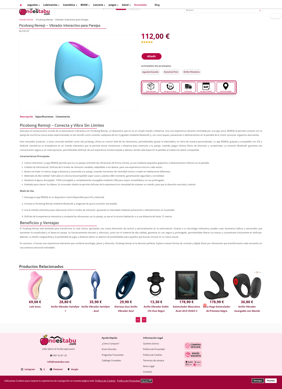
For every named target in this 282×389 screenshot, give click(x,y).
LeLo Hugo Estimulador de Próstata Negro (216, 308)
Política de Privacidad (154, 349)
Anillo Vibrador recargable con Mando (247, 308)
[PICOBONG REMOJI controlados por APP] (79, 72)
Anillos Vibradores (192, 72)
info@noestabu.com (58, 362)
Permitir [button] (271, 380)
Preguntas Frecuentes (113, 355)
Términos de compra (153, 360)
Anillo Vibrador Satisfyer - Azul (95, 308)
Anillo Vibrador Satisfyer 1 (65, 308)
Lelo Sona (35, 306)
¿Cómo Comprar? (110, 343)
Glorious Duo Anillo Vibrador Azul (125, 308)
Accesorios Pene (171, 72)
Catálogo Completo (111, 360)
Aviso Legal (148, 366)
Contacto (147, 372)
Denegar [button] (258, 380)
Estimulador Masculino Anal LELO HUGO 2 (186, 308)
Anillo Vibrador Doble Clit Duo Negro (156, 308)
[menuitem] (22, 5)
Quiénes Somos (151, 343)
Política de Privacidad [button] (128, 381)
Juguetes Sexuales (150, 72)
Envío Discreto (109, 349)
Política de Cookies (152, 355)
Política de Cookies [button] (105, 381)
